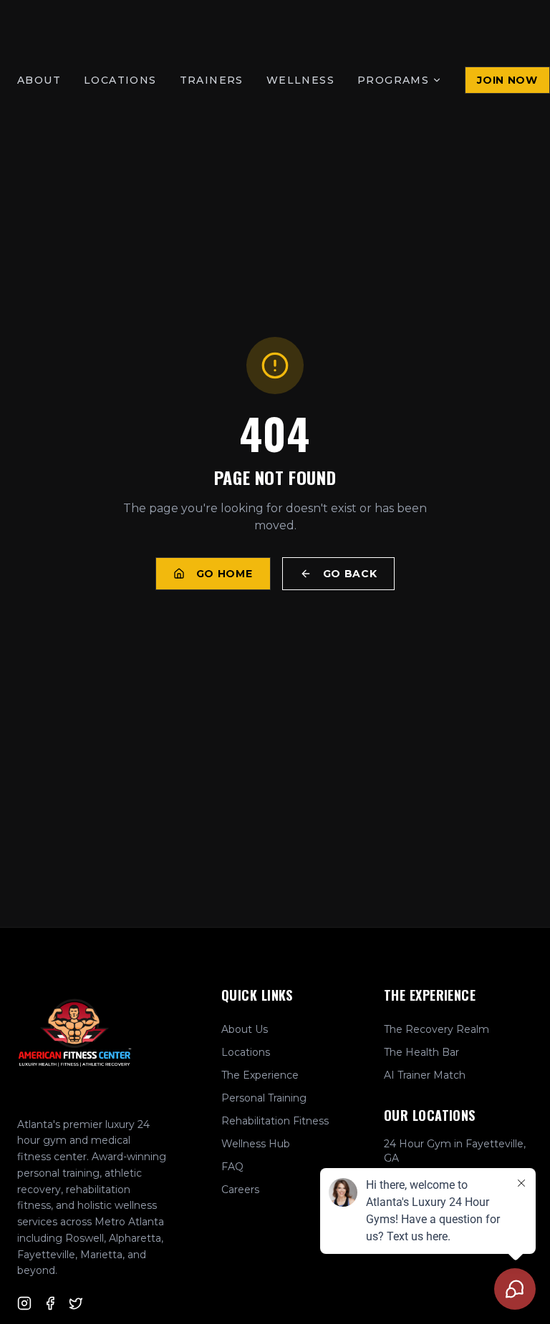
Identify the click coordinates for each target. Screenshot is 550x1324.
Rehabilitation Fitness (275, 1120)
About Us (244, 1029)
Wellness (300, 80)
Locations (120, 80)
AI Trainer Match (424, 1075)
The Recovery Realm (436, 1029)
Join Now (507, 80)
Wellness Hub (255, 1143)
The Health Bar (421, 1052)
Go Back (350, 573)
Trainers (211, 80)
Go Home (224, 573)
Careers (240, 1189)
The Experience (260, 1075)
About (39, 80)
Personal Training (264, 1098)
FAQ (232, 1166)
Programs (393, 80)
